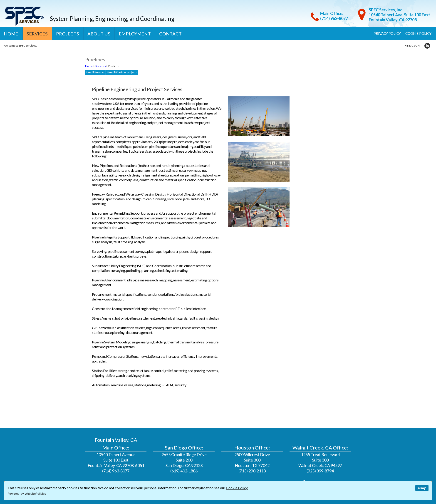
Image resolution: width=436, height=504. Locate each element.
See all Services (95, 72)
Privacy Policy (387, 33)
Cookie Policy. (237, 488)
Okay (422, 488)
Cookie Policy (418, 33)
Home (11, 33)
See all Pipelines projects (122, 72)
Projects (67, 33)
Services (37, 33)
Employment (135, 33)
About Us (98, 33)
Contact (170, 33)
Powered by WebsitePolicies (26, 493)
